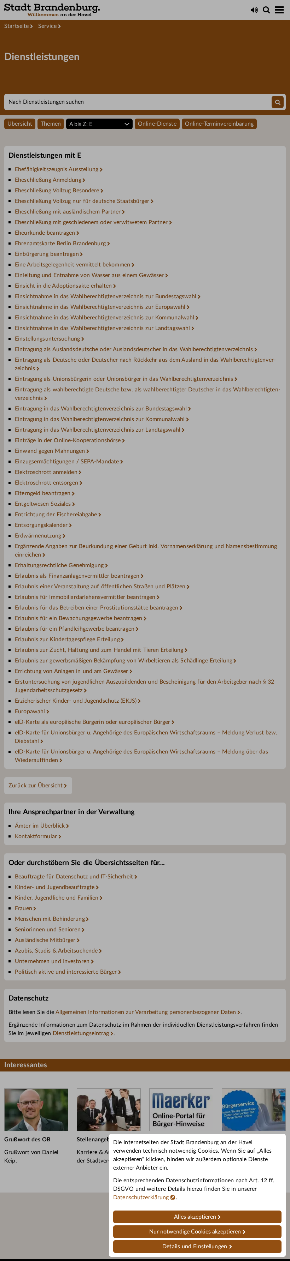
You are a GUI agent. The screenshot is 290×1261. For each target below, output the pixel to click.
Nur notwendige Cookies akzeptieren (195, 1232)
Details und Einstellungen (194, 1246)
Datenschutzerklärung (141, 1197)
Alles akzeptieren (195, 1217)
